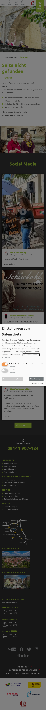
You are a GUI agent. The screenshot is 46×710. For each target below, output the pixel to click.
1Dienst (12, 366)
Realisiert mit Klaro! (37, 383)
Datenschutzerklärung (31, 354)
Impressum (6, 358)
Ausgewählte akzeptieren (12, 379)
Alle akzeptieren (36, 379)
